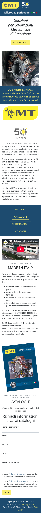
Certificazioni (20, 224)
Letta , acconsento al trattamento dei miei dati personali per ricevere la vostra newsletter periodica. (21, 484)
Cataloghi (20, 216)
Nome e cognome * (10, 427)
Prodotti (20, 209)
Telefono (5, 453)
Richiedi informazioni (11, 462)
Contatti (20, 231)
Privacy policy (28, 504)
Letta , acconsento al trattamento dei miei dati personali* (21, 475)
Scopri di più (20, 42)
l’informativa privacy (17, 474)
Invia (6, 492)
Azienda (5, 435)
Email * (5, 444)
